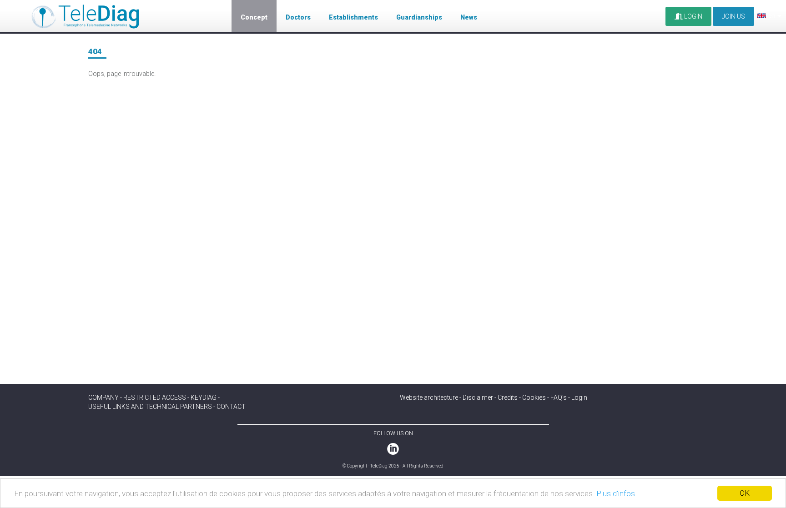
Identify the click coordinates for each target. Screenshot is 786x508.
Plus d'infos (615, 493)
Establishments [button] (353, 17)
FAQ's (558, 397)
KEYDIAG (204, 397)
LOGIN (692, 16)
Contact (231, 406)
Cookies (534, 397)
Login (579, 397)
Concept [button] (254, 17)
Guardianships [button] (419, 17)
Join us (733, 16)
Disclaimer (478, 397)
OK (745, 493)
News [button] (468, 17)
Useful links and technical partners (150, 406)
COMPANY (103, 397)
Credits (508, 397)
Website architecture (429, 397)
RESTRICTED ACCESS (154, 397)
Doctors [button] (298, 17)
